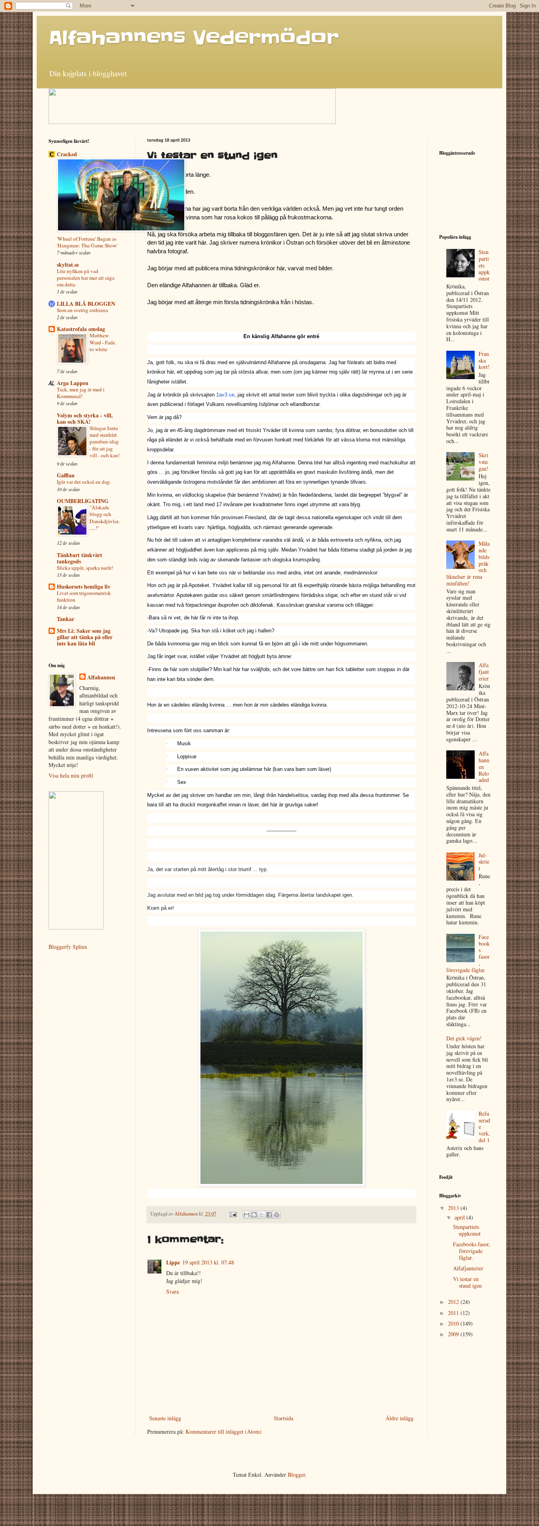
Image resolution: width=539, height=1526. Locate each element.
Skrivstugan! (483, 461)
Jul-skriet (484, 861)
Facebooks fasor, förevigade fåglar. (471, 1250)
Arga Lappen (72, 383)
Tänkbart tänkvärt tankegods (79, 558)
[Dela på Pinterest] (277, 1215)
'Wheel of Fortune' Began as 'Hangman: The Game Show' (87, 242)
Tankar (65, 619)
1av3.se (225, 395)
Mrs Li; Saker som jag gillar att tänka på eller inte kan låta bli (84, 636)
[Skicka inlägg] (232, 1213)
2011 (454, 1313)
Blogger (296, 1474)
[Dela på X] (262, 1215)
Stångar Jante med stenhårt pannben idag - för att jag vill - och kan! (105, 442)
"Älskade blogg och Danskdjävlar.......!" (105, 517)
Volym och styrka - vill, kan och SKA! (85, 418)
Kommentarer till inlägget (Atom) (223, 1431)
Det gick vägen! (464, 1038)
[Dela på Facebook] (269, 1215)
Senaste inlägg (165, 1418)
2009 (454, 1334)
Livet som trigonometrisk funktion (84, 596)
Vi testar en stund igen (467, 1282)
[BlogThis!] (254, 1215)
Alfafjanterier (484, 671)
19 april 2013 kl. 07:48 (208, 1262)
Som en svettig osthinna (82, 310)
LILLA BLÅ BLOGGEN (86, 303)
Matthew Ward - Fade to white (102, 342)
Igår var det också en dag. (84, 481)
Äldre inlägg (400, 1418)
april (460, 1217)
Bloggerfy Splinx (68, 946)
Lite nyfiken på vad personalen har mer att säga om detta (85, 277)
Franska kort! (484, 360)
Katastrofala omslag (81, 329)
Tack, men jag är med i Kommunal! (81, 393)
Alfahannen (101, 677)
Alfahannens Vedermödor (194, 37)
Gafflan (66, 475)
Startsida (283, 1418)
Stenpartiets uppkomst (484, 265)
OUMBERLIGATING (83, 501)
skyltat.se (68, 264)
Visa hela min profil (71, 775)
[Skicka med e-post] (247, 1215)
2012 (454, 1301)
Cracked (67, 154)
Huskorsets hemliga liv (83, 586)
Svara (172, 1291)
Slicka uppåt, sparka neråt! (85, 567)
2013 (454, 1208)
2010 (454, 1323)
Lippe (173, 1262)
